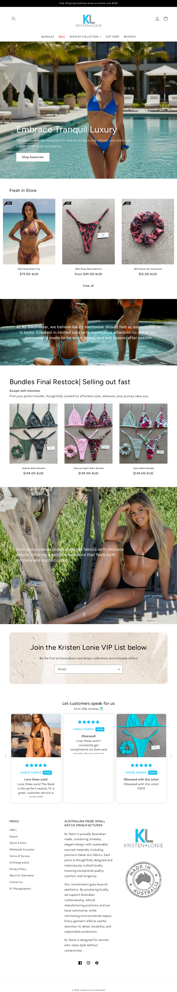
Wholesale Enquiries (22, 849)
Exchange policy (19, 862)
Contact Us (16, 882)
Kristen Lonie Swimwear (93, 990)
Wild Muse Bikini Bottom (88, 269)
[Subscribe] (118, 669)
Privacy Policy (18, 869)
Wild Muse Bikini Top (29, 269)
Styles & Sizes (18, 842)
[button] (14, 19)
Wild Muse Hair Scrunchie (148, 269)
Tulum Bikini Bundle (143, 468)
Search (14, 836)
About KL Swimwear (22, 875)
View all (88, 285)
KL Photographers (20, 888)
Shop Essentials (33, 157)
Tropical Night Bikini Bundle (88, 468)
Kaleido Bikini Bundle (33, 468)
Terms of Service (20, 856)
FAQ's (13, 830)
